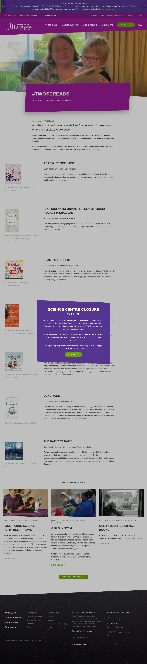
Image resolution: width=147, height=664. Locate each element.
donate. (82, 349)
